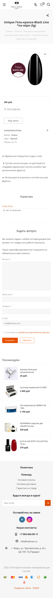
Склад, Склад (7, 206)
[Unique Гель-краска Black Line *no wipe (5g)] (26, 70)
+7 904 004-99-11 (29, 534)
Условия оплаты (26, 479)
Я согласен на (28, 332)
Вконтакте (22, 520)
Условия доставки (26, 483)
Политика (26, 467)
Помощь (26, 474)
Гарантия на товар (26, 488)
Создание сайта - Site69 (26, 587)
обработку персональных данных (34, 332)
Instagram (29, 520)
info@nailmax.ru (28, 541)
